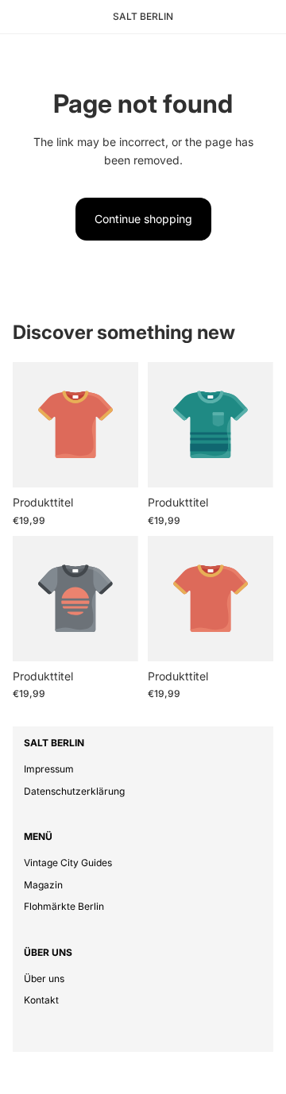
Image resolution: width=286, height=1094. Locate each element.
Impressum (49, 769)
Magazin (43, 885)
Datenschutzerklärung (74, 791)
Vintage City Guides (68, 863)
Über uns (44, 978)
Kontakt (41, 1000)
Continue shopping (143, 218)
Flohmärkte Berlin (64, 906)
